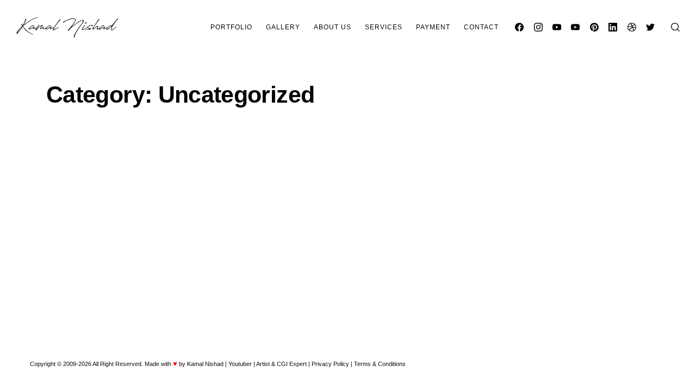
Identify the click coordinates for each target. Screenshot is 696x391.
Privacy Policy (330, 364)
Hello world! (207, 185)
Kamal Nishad (205, 364)
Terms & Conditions (380, 364)
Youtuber (240, 364)
